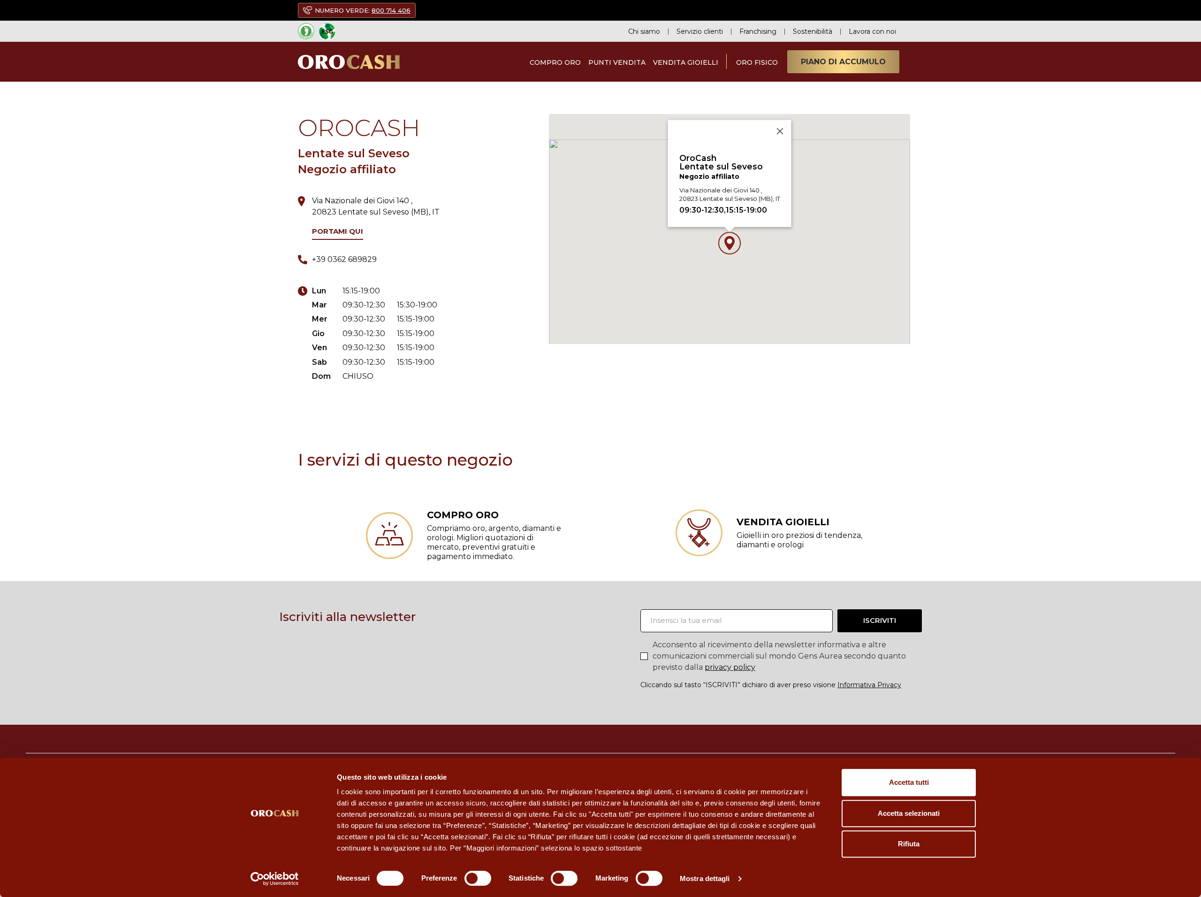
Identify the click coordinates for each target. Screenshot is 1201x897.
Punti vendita (617, 62)
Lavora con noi (872, 31)
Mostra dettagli (705, 878)
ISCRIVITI (879, 620)
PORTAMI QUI (337, 231)
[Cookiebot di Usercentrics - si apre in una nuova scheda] (275, 879)
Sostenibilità (812, 31)
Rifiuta (909, 844)
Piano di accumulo (843, 61)
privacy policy (730, 667)
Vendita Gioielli (685, 62)
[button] (729, 243)
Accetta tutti (909, 782)
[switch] (477, 878)
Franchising (757, 31)
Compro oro (555, 62)
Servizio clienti (700, 31)
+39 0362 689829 (344, 259)
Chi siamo (644, 31)
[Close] (780, 131)
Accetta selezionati (909, 813)
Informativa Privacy (869, 685)
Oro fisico (757, 62)
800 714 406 (391, 10)
